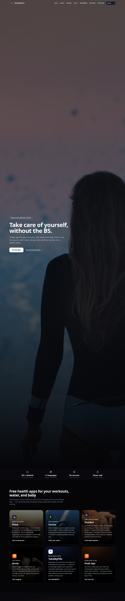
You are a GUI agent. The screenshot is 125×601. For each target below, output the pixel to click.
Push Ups (92, 3)
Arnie (75, 3)
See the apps (16, 250)
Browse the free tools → (34, 250)
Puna (56, 3)
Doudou (69, 3)
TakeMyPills (83, 3)
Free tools (101, 3)
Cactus (62, 3)
